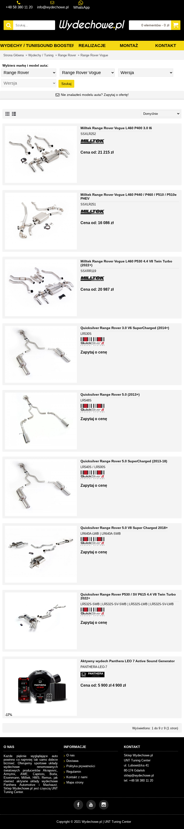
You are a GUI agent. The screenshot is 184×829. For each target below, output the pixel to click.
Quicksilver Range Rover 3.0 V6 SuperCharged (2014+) (124, 328)
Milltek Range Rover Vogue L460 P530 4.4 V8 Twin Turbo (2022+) (126, 263)
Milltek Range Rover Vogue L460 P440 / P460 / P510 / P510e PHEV (128, 196)
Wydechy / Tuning (40, 55)
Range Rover (67, 55)
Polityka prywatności (80, 766)
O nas (70, 755)
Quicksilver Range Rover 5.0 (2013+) (110, 394)
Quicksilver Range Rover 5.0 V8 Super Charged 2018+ (124, 528)
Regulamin (73, 771)
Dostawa (72, 761)
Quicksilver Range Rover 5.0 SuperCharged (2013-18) (123, 461)
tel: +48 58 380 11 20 (138, 780)
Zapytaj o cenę (93, 352)
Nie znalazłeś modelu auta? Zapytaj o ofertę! (95, 95)
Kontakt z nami (76, 777)
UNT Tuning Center (117, 821)
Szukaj (66, 84)
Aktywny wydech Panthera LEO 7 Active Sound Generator (127, 661)
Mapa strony (75, 782)
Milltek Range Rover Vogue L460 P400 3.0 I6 (116, 128)
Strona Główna (13, 55)
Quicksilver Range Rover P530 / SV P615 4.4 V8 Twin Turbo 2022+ (128, 596)
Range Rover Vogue (94, 55)
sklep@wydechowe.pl (139, 775)
